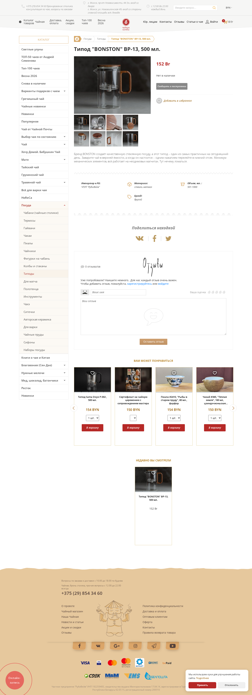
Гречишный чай (32, 99)
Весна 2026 (101, 22)
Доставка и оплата (154, 611)
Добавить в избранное (178, 100)
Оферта (147, 622)
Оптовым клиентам (155, 616)
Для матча (30, 281)
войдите (163, 283)
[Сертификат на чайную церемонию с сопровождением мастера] (133, 380)
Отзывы (179, 21)
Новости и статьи (72, 622)
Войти (214, 21)
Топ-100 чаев (87, 22)
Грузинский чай (32, 175)
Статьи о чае (195, 21)
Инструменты (33, 296)
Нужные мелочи (32, 373)
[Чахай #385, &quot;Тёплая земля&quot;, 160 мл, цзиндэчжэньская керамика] (214, 380)
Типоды (29, 273)
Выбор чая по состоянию (38, 137)
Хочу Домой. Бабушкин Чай (40, 152)
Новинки (27, 114)
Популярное (30, 121)
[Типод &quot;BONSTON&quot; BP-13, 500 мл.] (153, 479)
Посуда (26, 205)
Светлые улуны (32, 49)
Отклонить (231, 685)
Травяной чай (31, 182)
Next (233, 408)
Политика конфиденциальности (163, 606)
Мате (25, 159)
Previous (73, 408)
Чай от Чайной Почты (36, 129)
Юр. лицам (150, 21)
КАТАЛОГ (43, 39)
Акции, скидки (70, 22)
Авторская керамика (37, 319)
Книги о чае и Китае (35, 357)
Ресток (26, 388)
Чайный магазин (72, 611)
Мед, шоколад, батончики (39, 380)
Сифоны (29, 342)
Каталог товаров (29, 22)
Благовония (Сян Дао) (36, 365)
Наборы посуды (34, 350)
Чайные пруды (34, 334)
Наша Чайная (70, 616)
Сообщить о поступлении (172, 86)
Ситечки (29, 312)
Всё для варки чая (34, 190)
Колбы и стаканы (35, 266)
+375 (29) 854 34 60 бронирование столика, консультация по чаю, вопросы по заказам (49, 8)
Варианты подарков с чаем (40, 91)
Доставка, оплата (56, 22)
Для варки (30, 327)
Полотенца (31, 289)
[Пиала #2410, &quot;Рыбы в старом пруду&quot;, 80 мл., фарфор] (174, 380)
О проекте (68, 606)
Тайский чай (30, 167)
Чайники (30, 251)
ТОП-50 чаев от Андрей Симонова (37, 58)
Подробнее (202, 678)
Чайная (40, 21)
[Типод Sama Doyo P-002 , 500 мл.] (92, 380)
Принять (202, 685)
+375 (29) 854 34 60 (81, 593)
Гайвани (29, 228)
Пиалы (28, 243)
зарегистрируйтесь (139, 283)
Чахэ (27, 304)
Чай (24, 144)
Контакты (166, 21)
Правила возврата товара (159, 632)
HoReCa (26, 197)
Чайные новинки (33, 106)
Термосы (29, 220)
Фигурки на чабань (37, 258)
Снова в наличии (33, 83)
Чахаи (28, 235)
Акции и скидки (71, 627)
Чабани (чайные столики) (41, 213)
